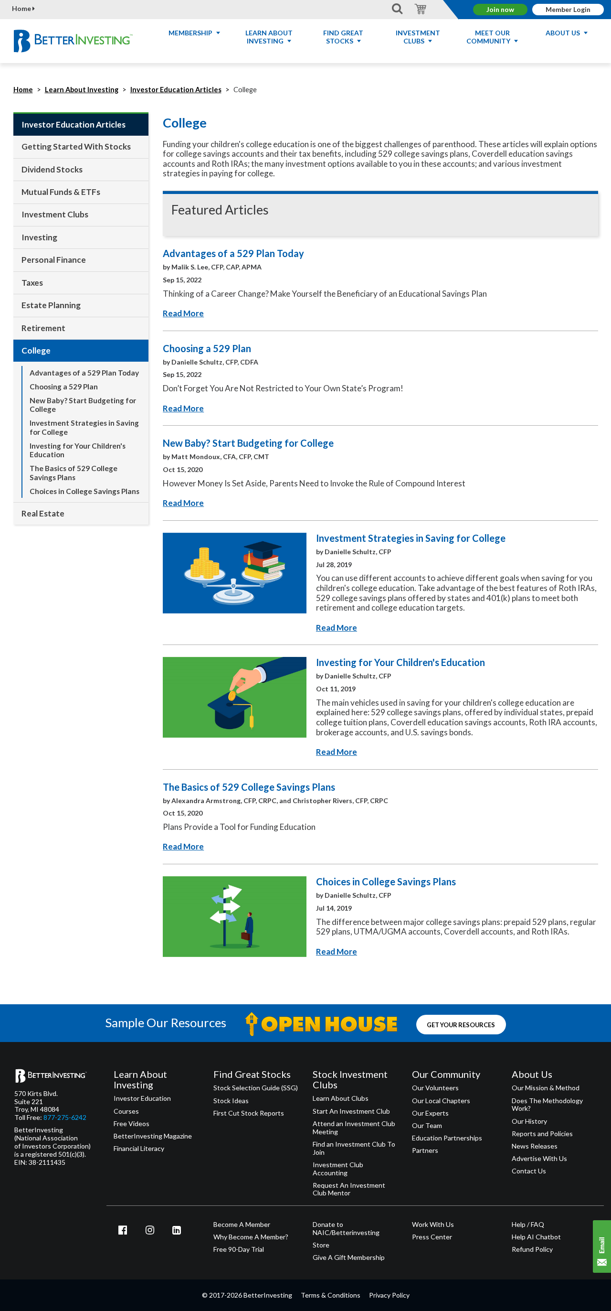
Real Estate (42, 513)
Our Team (427, 1125)
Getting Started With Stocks (76, 146)
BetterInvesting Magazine (153, 1136)
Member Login (568, 9)
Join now (500, 9)
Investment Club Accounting (338, 1169)
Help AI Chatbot (536, 1237)
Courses (126, 1111)
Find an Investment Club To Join (354, 1148)
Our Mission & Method (545, 1088)
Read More (183, 313)
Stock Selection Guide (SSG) (255, 1088)
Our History (529, 1121)
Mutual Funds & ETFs (60, 192)
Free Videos (131, 1124)
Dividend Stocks (52, 169)
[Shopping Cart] (419, 8)
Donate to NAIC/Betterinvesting (346, 1228)
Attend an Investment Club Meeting (354, 1128)
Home (22, 8)
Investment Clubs (54, 214)
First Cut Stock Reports (248, 1113)
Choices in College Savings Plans (84, 491)
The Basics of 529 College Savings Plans (73, 473)
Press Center (432, 1237)
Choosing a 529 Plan (64, 386)
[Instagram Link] (150, 1230)
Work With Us (433, 1224)
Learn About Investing (81, 90)
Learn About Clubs (341, 1098)
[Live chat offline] (602, 1246)
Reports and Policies (542, 1134)
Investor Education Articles (175, 90)
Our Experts (430, 1113)
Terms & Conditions (330, 1295)
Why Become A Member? (250, 1237)
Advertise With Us (539, 1158)
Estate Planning (51, 305)
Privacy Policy (389, 1295)
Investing (39, 237)
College (36, 350)
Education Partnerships (447, 1138)
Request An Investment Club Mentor (349, 1189)
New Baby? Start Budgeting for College (83, 405)
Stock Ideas (231, 1101)
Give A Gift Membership (349, 1257)
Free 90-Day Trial (238, 1249)
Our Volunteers (435, 1088)
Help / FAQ (528, 1224)
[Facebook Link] (123, 1230)
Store (321, 1245)
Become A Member (241, 1224)
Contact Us (529, 1171)
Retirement (43, 328)
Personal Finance (53, 260)
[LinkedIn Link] (177, 1230)
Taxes (32, 283)
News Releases (535, 1146)
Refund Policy (532, 1249)
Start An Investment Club (351, 1111)
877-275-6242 (64, 1117)
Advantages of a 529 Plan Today (84, 372)
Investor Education (142, 1098)
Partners (425, 1150)
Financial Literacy (139, 1148)
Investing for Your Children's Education (78, 450)
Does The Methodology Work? (547, 1105)
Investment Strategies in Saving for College (84, 427)
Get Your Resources (461, 1025)
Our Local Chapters (441, 1101)
